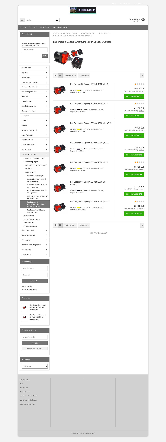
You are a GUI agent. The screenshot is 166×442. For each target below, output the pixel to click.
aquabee (28, 169)
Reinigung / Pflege (28, 230)
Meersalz (25, 125)
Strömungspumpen (30, 226)
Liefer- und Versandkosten (29, 396)
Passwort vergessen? (29, 290)
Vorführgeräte (26, 240)
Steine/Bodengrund (28, 235)
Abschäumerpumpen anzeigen (35, 165)
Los (44, 56)
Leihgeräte (25, 116)
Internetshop (75, 433)
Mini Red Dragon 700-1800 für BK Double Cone (37, 197)
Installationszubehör (29, 106)
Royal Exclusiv (30, 172)
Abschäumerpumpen (31, 162)
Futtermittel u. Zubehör (29, 87)
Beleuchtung (26, 77)
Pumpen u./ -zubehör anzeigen (34, 158)
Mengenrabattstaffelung (28, 400)
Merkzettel (139, 3)
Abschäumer (26, 68)
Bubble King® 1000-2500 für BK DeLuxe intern (37, 186)
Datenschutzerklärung (27, 404)
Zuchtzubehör (26, 254)
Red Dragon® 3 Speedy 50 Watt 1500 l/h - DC (89, 201)
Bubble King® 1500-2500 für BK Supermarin (37, 192)
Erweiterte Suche (35, 348)
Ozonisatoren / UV (28, 145)
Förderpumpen (29, 222)
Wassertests (26, 249)
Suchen (23, 27)
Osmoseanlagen (27, 140)
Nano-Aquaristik (27, 135)
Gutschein (25, 96)
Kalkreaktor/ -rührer (28, 111)
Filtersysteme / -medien (30, 82)
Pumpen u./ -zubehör (29, 154)
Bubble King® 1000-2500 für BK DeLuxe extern (37, 180)
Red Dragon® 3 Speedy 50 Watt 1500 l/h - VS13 (90, 123)
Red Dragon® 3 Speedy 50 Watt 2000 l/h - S (89, 162)
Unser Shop (45, 27)
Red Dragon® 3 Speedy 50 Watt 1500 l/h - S (89, 104)
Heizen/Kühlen (27, 101)
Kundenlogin (125, 3)
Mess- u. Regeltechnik (29, 130)
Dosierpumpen (29, 216)
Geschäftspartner (61, 27)
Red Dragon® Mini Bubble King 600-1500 (36, 211)
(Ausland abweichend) (96, 90)
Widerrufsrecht (25, 392)
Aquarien (25, 72)
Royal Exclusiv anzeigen (35, 175)
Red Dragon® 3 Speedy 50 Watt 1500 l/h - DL (89, 84)
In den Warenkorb (134, 96)
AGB (21, 384)
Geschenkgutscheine (29, 92)
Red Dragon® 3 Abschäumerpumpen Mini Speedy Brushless (36, 204)
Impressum (24, 388)
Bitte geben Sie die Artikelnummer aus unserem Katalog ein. (33, 45)
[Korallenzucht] (83, 10)
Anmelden (34, 281)
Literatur (24, 120)
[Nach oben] (159, 438)
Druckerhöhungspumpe (32, 219)
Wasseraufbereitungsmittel (31, 245)
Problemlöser (26, 149)
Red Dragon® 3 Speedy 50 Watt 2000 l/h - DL (89, 143)
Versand (33, 27)
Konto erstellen (27, 286)
